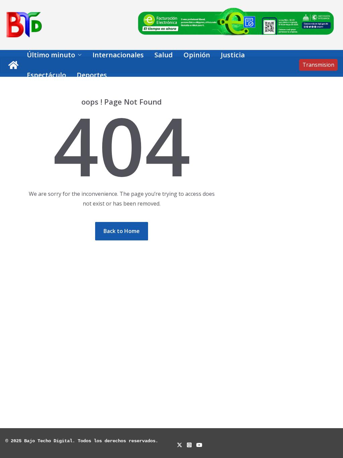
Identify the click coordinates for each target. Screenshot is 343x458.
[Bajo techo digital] (13, 65)
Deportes (92, 74)
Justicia (233, 54)
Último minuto (51, 54)
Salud (163, 54)
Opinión (197, 54)
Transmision (318, 64)
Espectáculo (46, 74)
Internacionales (118, 54)
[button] (78, 55)
